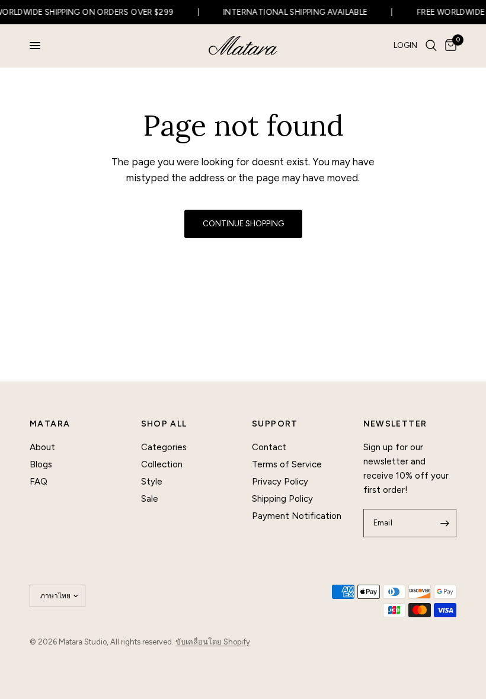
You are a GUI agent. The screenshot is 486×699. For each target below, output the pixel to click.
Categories (164, 447)
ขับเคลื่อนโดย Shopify (212, 641)
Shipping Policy (282, 498)
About (42, 447)
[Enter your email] (444, 523)
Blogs (41, 464)
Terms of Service (287, 464)
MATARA (50, 424)
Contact (269, 447)
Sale (149, 498)
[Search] (431, 45)
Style (151, 481)
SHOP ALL (164, 424)
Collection (162, 464)
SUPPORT (275, 424)
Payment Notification (296, 516)
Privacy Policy (280, 481)
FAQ (38, 481)
